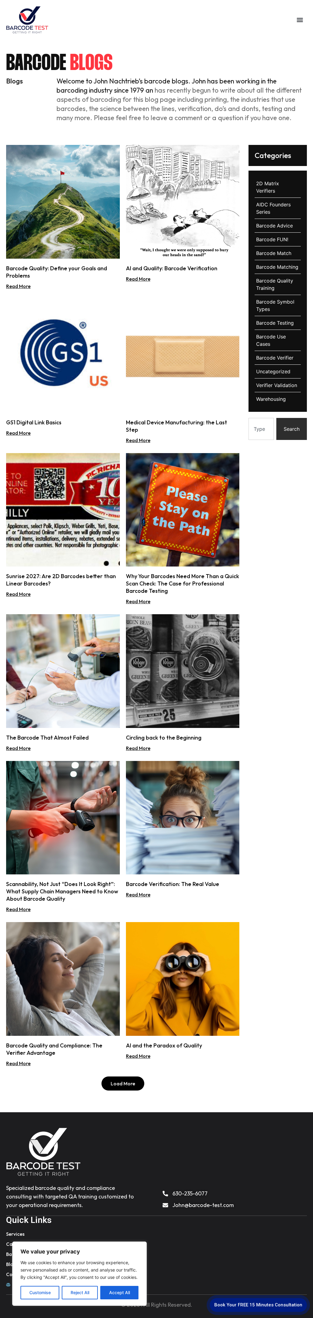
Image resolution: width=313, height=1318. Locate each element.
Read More (18, 286)
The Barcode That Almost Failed (47, 737)
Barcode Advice (274, 226)
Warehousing (271, 399)
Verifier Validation (276, 385)
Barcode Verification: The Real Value (172, 884)
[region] (79, 1274)
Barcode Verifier (274, 358)
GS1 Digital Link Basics (33, 422)
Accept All (119, 1292)
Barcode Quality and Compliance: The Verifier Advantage (54, 1049)
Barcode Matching (277, 267)
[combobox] (261, 429)
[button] (300, 20)
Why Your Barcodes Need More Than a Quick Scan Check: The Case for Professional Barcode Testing (182, 583)
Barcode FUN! (272, 239)
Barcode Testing (275, 323)
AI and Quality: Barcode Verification (171, 268)
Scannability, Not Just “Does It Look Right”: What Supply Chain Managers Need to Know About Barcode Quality (62, 891)
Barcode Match (273, 253)
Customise (40, 1292)
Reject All (80, 1292)
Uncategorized (273, 371)
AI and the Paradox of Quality (164, 1045)
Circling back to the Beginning (163, 737)
